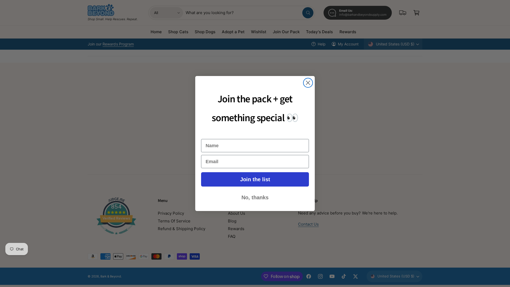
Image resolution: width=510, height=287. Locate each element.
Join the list (255, 179)
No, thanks (255, 197)
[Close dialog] (308, 82)
